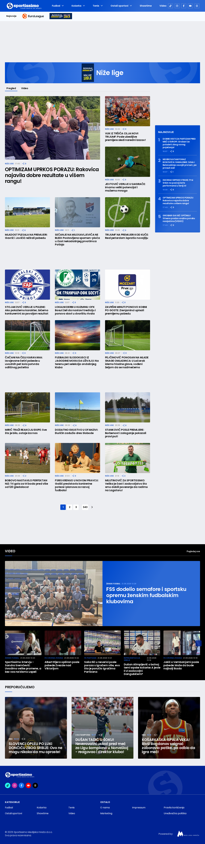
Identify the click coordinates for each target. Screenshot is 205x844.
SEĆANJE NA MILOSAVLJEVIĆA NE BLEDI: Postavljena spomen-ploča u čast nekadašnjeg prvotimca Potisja (77, 239)
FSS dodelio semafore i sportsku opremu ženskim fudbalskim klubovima (146, 595)
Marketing (106, 813)
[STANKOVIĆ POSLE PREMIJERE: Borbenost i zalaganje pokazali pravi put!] (127, 407)
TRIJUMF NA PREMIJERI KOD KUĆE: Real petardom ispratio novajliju (126, 236)
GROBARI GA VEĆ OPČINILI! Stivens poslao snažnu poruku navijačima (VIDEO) (179, 218)
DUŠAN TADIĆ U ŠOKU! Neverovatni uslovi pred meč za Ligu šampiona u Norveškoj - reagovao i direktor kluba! (101, 746)
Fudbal (56, 5)
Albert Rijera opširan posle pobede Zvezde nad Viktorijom (62, 665)
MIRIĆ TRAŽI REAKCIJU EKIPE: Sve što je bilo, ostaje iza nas (26, 431)
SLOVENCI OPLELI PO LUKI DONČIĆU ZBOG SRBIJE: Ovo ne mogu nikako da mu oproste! (35, 748)
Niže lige (9, 163)
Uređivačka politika (175, 813)
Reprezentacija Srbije (132, 659)
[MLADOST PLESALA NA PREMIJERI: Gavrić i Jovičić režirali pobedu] (27, 212)
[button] (199, 643)
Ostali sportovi (119, 5)
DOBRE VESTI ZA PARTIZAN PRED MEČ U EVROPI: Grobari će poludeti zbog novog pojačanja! (179, 143)
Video (163, 5)
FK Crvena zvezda (54, 658)
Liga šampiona (82, 735)
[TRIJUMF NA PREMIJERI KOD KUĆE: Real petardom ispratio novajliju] (127, 212)
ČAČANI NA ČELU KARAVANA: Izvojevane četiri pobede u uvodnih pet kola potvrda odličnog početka (23, 362)
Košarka (76, 5)
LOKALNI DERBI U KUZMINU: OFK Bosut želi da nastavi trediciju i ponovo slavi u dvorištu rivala (75, 310)
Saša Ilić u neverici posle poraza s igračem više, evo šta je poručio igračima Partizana (102, 666)
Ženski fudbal (113, 584)
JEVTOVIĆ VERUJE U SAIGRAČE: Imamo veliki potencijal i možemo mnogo (125, 187)
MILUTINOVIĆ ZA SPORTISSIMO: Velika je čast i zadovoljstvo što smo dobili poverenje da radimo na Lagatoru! (126, 485)
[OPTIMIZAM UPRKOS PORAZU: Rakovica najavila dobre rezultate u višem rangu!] (52, 128)
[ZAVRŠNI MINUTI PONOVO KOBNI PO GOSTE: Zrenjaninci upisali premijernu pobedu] (127, 285)
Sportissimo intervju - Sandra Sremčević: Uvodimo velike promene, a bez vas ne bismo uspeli (23, 666)
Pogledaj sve (193, 551)
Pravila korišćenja (174, 807)
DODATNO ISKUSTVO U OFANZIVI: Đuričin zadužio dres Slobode (76, 431)
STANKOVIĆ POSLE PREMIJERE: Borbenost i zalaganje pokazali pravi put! (125, 433)
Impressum (138, 807)
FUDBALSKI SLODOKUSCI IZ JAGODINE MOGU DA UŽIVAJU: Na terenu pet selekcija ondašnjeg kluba (77, 362)
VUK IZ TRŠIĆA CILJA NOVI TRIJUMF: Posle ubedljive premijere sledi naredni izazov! (125, 137)
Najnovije (11, 16)
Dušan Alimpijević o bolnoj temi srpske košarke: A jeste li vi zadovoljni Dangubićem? (142, 669)
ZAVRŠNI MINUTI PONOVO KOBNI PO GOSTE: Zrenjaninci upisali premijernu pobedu (126, 310)
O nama (105, 807)
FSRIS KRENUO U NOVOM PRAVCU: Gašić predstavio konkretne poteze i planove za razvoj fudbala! (76, 485)
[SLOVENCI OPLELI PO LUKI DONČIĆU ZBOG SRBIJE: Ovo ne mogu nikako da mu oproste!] (36, 728)
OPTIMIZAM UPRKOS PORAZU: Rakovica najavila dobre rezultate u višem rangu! (52, 175)
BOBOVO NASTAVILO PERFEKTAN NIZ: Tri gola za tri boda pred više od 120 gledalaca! (26, 484)
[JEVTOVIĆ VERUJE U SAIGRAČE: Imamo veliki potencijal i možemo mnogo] (127, 162)
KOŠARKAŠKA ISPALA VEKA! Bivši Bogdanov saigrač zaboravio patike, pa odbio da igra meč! (168, 746)
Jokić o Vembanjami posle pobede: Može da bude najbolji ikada (181, 665)
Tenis (96, 5)
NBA (11, 739)
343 (85, 507)
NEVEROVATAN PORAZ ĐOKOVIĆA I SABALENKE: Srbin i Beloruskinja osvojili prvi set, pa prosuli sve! (179, 163)
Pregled (11, 88)
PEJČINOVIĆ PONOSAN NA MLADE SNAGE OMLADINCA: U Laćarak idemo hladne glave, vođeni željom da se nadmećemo (127, 362)
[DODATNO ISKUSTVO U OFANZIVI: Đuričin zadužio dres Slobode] (77, 407)
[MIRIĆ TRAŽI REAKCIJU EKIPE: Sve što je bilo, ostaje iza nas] (27, 407)
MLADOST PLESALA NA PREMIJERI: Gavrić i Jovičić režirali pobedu (26, 236)
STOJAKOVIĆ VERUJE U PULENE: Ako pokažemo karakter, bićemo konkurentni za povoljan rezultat (26, 310)
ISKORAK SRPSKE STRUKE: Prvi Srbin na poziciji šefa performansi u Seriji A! (178, 183)
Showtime (146, 5)
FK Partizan (90, 658)
